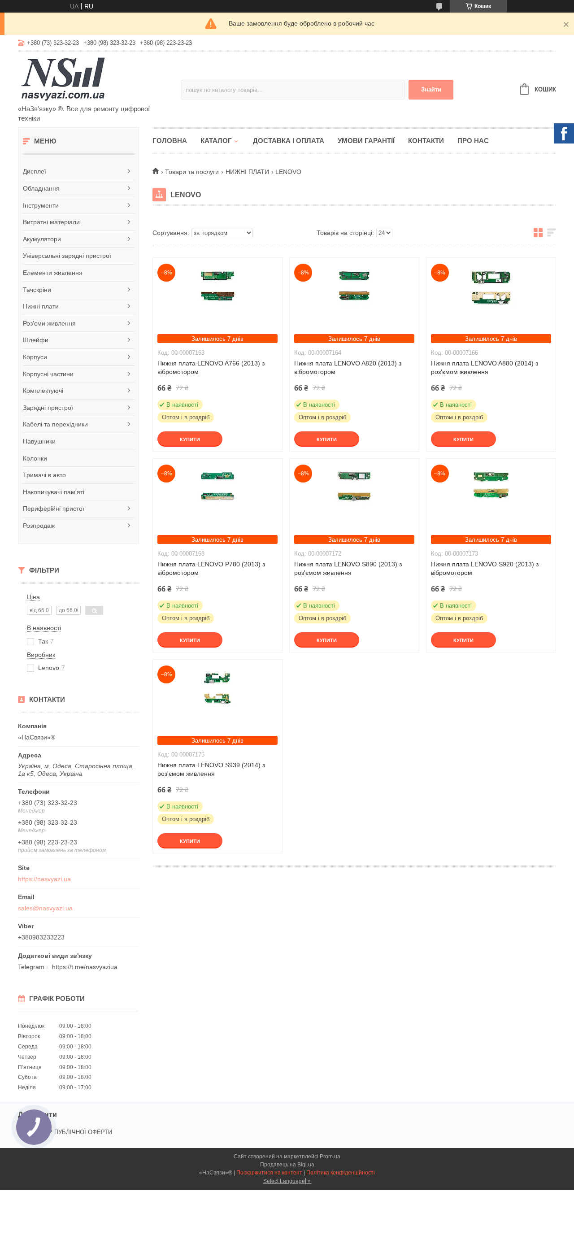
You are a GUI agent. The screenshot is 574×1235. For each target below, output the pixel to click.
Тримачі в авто (44, 474)
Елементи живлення (53, 272)
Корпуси (35, 357)
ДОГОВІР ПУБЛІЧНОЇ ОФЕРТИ (69, 1132)
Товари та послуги (192, 171)
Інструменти (41, 205)
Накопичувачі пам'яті (53, 492)
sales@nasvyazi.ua (45, 908)
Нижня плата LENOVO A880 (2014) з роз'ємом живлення (484, 367)
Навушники (39, 441)
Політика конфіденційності (340, 1173)
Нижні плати (41, 306)
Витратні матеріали (51, 222)
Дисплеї (34, 171)
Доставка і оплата (288, 140)
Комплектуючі (43, 390)
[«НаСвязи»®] (96, 79)
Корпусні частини (48, 374)
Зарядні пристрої (48, 407)
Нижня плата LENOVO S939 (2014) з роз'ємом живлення (211, 769)
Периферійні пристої (53, 508)
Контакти (426, 140)
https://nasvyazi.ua (44, 879)
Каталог (216, 140)
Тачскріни (37, 289)
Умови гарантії (366, 140)
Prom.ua (330, 1156)
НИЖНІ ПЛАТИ (247, 171)
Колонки (35, 458)
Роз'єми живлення (49, 323)
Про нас (473, 140)
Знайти (431, 89)
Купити (190, 439)
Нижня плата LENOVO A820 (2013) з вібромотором (347, 367)
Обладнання (41, 188)
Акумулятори (42, 239)
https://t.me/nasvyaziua (84, 966)
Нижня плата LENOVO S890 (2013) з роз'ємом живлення (348, 568)
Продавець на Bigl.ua (287, 1164)
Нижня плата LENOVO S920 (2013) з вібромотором (485, 568)
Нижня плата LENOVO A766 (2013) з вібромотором (211, 367)
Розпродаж (39, 525)
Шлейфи (35, 340)
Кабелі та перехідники (55, 424)
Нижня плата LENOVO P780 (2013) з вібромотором (211, 568)
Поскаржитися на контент (269, 1173)
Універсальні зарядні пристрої (67, 255)
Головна (169, 140)
